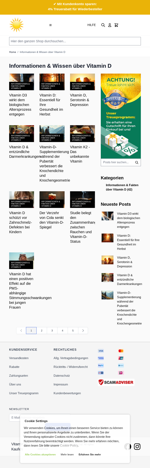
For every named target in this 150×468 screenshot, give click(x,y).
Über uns (15, 384)
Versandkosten (19, 358)
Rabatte (14, 366)
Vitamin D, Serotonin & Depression (79, 100)
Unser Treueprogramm (23, 393)
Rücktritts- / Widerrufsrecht (71, 366)
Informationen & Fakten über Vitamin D (20, 86)
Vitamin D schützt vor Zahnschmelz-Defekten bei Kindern (20, 222)
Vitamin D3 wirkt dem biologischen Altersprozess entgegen (20, 104)
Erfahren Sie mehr (90, 454)
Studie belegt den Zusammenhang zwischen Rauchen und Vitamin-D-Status (83, 227)
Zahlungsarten (18, 375)
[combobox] (121, 162)
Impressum (61, 384)
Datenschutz (62, 375)
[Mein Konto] (110, 25)
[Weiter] (83, 330)
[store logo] (16, 25)
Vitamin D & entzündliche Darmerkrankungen (24, 152)
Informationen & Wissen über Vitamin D (42, 52)
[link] (21, 330)
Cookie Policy (69, 445)
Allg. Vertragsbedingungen (71, 358)
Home (12, 52)
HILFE (91, 25)
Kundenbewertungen (67, 393)
